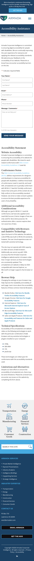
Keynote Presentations (10, 467)
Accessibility (20, 552)
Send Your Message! (13, 135)
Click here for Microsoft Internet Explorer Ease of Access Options (17, 305)
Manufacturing (8, 495)
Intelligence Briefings (10, 473)
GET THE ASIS (17, 10)
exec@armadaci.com (8, 520)
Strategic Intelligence (10, 479)
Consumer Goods (9, 504)
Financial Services (9, 501)
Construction (7, 498)
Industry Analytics (9, 470)
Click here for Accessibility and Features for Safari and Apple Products (18, 318)
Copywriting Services (10, 476)
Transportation (8, 489)
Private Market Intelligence (12, 464)
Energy (5, 492)
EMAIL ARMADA (17, 527)
